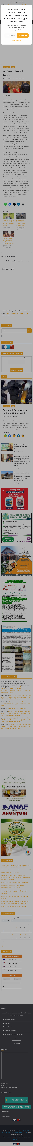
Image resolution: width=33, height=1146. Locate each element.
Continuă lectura (16, 40)
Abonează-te (23, 35)
